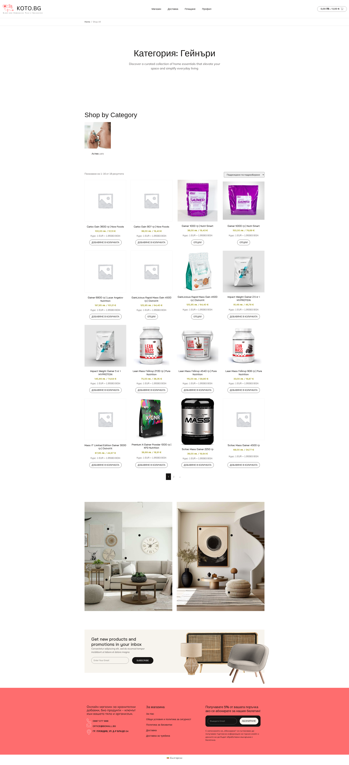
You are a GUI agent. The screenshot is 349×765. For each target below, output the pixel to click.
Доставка (173, 9)
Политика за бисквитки (159, 724)
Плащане (190, 9)
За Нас (150, 713)
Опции (197, 242)
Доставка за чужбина (158, 735)
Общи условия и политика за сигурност (168, 719)
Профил (206, 9)
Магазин (156, 9)
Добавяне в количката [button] (105, 242)
